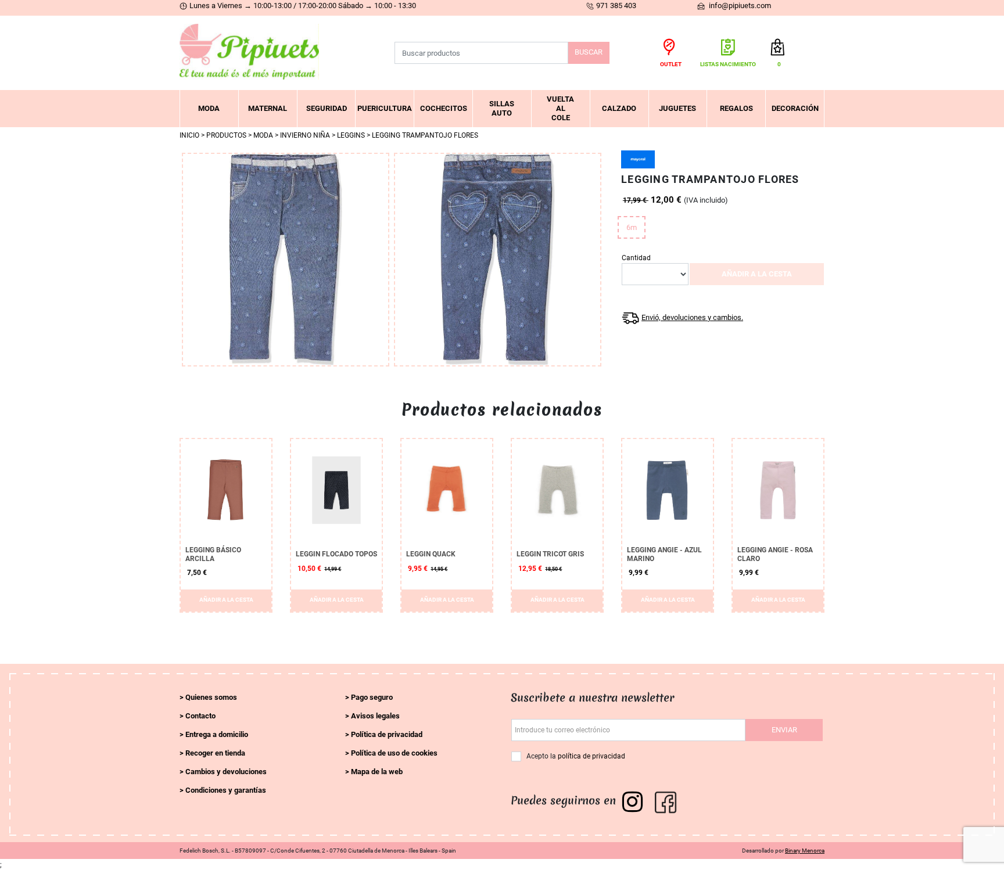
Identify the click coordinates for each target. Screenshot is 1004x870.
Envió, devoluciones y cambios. (692, 317)
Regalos (736, 108)
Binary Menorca (804, 850)
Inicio (189, 135)
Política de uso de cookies (394, 753)
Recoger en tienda (215, 753)
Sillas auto (501, 108)
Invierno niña (305, 135)
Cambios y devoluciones (226, 771)
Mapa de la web (377, 771)
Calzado (619, 108)
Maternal (267, 108)
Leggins (351, 135)
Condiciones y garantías (225, 790)
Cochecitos (443, 108)
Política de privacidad (386, 734)
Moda (209, 108)
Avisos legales (375, 715)
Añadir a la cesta (757, 273)
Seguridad (326, 108)
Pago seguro (372, 697)
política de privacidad (591, 756)
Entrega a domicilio (216, 734)
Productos (226, 135)
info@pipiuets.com (739, 5)
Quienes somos (211, 697)
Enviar (784, 729)
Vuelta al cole (560, 108)
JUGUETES (677, 108)
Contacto (200, 715)
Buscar (589, 52)
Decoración (795, 108)
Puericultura (384, 108)
